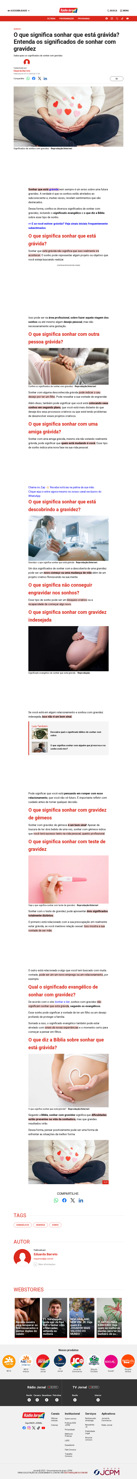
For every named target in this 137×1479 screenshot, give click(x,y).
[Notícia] (116, 78)
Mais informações (46, 1264)
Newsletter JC (89, 1426)
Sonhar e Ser (62, 1001)
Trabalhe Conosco (68, 1455)
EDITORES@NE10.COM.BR (75, 1473)
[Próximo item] (105, 1162)
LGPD (67, 1441)
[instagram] (112, 18)
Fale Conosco (70, 1450)
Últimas (51, 19)
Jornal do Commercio (106, 1419)
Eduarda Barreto (22, 71)
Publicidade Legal (90, 1432)
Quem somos (70, 1419)
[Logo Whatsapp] (28, 79)
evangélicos (22, 1225)
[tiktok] (122, 18)
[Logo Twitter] (39, 79)
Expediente (69, 1445)
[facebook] (107, 18)
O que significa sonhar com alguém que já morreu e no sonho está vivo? (78, 747)
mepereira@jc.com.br (43, 1258)
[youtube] (128, 18)
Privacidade (70, 1430)
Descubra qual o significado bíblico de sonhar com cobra (75, 734)
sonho (55, 1225)
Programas (84, 19)
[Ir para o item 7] (30, 1162)
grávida (54, 189)
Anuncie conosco (88, 1439)
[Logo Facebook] (34, 79)
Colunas (54, 1425)
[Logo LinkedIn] (45, 79)
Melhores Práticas (69, 1435)
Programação (66, 19)
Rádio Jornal (107, 1425)
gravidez (40, 1225)
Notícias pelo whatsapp (90, 1419)
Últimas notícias (54, 1419)
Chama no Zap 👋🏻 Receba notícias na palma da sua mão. (64, 492)
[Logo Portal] (68, 10)
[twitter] (117, 18)
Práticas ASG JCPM (70, 1424)
